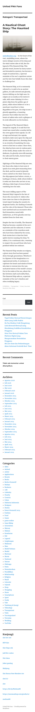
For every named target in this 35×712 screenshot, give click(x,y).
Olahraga (8, 564)
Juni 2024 (8, 439)
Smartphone (9, 595)
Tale (6, 603)
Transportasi (14, 286)
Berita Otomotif (10, 482)
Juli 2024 (8, 437)
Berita (7, 479)
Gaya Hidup (9, 523)
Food (6, 515)
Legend (7, 538)
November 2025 (10, 398)
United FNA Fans (12, 6)
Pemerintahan (10, 569)
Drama (7, 508)
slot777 (5, 679)
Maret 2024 (9, 447)
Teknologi (8, 608)
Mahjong (6, 668)
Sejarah (7, 585)
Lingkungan (9, 541)
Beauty (7, 477)
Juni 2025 (8, 409)
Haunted (27, 286)
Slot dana (6, 658)
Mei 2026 (8, 388)
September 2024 (11, 432)
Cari (4, 298)
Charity (7, 495)
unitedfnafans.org (9, 56)
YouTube (8, 623)
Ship (9, 288)
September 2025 (11, 403)
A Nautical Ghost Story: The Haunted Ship (16, 28)
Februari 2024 (10, 450)
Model (7, 551)
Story (13, 288)
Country (8, 497)
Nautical (5, 288)
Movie (7, 556)
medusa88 (6, 699)
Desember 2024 (10, 424)
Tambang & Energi (11, 605)
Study (7, 600)
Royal (7, 579)
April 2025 (8, 414)
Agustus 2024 (10, 434)
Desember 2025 (10, 396)
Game (7, 518)
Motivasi (8, 554)
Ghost (22, 286)
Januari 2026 (9, 393)
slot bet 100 (7, 638)
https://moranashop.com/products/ (16, 694)
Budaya (7, 485)
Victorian (8, 618)
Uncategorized (10, 615)
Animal (7, 469)
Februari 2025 (10, 419)
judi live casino (8, 653)
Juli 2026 (8, 383)
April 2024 (8, 444)
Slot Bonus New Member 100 (13, 673)
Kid (6, 536)
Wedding (8, 621)
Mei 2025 (8, 411)
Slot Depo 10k (8, 648)
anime (7, 472)
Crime (7, 500)
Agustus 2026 (10, 380)
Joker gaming (8, 663)
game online (9, 520)
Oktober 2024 (10, 429)
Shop (6, 587)
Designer (8, 505)
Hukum (7, 531)
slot (4, 684)
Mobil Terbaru (10, 549)
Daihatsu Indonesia (12, 503)
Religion (8, 577)
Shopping (8, 590)
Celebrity (8, 492)
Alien (6, 467)
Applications (9, 474)
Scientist (8, 582)
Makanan (8, 544)
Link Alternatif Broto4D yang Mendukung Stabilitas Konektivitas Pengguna (18, 328)
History (7, 528)
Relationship (9, 574)
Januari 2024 (9, 452)
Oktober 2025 (10, 401)
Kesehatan (9, 533)
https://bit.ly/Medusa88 (12, 689)
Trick (6, 613)
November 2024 (10, 426)
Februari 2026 (10, 391)
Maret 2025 (9, 416)
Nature (7, 562)
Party (6, 567)
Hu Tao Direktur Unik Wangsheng (17, 323)
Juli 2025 (8, 406)
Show (7, 592)
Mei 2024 (8, 442)
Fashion (8, 513)
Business (8, 487)
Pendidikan (9, 572)
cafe (6, 490)
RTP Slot (6, 643)
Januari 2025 (9, 421)
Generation (9, 526)
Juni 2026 (8, 385)
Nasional (8, 559)
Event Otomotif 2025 (12, 510)
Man (6, 546)
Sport (7, 597)
